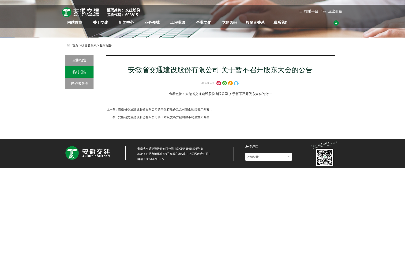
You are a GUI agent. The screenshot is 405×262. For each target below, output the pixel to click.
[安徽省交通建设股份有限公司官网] (101, 15)
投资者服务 (79, 84)
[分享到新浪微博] (219, 82)
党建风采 (229, 22)
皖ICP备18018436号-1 (189, 148)
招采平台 (311, 11)
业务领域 (152, 22)
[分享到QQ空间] (231, 82)
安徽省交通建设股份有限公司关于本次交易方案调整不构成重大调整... (165, 117)
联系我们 (281, 22)
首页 (75, 45)
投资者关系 (255, 22)
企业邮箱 (335, 11)
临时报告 (79, 72)
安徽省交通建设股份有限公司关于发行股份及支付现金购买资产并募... (165, 109)
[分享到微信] (225, 82)
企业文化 (203, 22)
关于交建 (100, 22)
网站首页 (74, 22)
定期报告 (79, 60)
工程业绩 (177, 22)
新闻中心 (126, 22)
